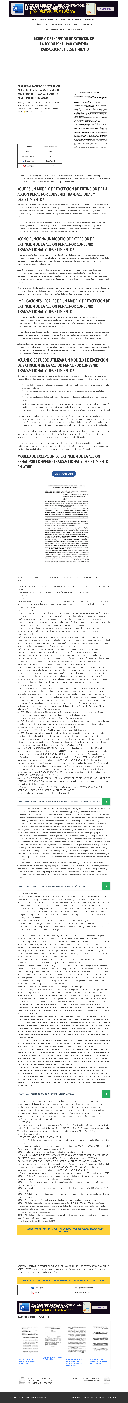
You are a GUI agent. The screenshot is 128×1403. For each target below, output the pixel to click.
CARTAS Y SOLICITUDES (82, 24)
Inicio (34, 19)
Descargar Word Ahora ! (83, 1287)
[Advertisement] (64, 67)
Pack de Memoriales (74, 29)
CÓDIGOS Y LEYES (42, 24)
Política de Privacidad (91, 1398)
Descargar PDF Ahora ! (83, 1292)
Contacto (115, 1398)
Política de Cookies (105, 1398)
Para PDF (50, 166)
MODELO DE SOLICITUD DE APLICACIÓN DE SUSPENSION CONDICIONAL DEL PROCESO (40, 1380)
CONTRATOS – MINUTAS (47, 19)
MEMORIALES (89, 19)
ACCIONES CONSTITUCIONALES (70, 19)
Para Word (50, 161)
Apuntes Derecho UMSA (61, 24)
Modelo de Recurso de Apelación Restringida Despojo (86, 1379)
